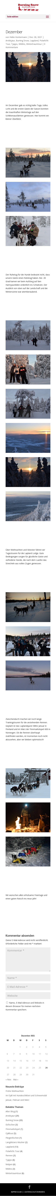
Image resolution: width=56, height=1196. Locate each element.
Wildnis (22, 44)
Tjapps (14, 44)
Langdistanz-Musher (15, 1142)
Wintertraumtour (34, 44)
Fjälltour (9, 1133)
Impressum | (17, 1192)
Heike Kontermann (18, 37)
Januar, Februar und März (17, 1100)
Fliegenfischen (12, 1137)
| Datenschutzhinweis (34, 1192)
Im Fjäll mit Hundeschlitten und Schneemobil (26, 1095)
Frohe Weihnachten (15, 1091)
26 (46, 1067)
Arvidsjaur (10, 40)
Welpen (9, 1164)
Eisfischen (10, 1124)
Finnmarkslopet (13, 1129)
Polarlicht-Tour (12, 1151)
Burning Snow (22, 40)
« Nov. (8, 1079)
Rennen (9, 1155)
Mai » (15, 1079)
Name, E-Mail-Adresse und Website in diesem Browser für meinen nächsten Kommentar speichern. (25, 1006)
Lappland (34, 40)
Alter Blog (10, 1111)
